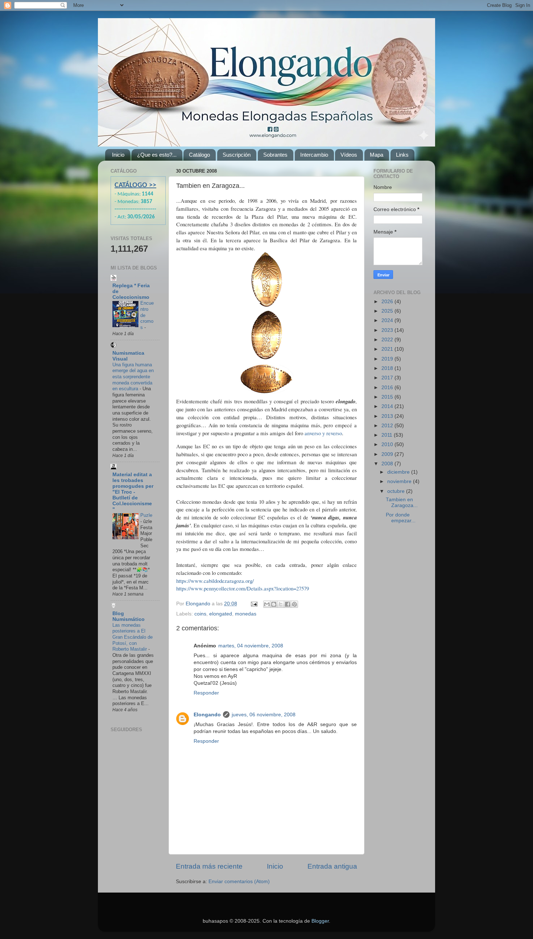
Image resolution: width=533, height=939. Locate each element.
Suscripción (237, 155)
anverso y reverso (323, 433)
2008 (387, 463)
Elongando (207, 714)
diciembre (399, 472)
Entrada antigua (332, 866)
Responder (206, 693)
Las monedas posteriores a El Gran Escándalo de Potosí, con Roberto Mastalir (132, 637)
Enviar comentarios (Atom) (239, 881)
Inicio (118, 155)
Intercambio (314, 155)
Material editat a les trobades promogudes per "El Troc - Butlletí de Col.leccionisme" (132, 492)
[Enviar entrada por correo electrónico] (253, 603)
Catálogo (199, 155)
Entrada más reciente (209, 866)
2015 (387, 397)
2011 (387, 435)
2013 (387, 416)
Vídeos (348, 155)
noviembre (400, 481)
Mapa (376, 155)
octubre (396, 491)
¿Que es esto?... (157, 155)
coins (200, 614)
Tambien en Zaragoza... (402, 502)
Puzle (146, 515)
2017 (387, 377)
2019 (387, 359)
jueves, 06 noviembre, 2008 (264, 714)
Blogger (320, 921)
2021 (387, 349)
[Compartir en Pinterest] (294, 604)
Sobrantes (275, 155)
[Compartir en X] (280, 604)
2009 (387, 454)
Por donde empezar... (401, 517)
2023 (387, 330)
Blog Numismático (128, 616)
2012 (387, 425)
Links (402, 155)
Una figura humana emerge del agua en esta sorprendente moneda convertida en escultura (133, 377)
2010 (387, 444)
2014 (387, 406)
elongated (220, 614)
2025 (387, 311)
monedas (245, 614)
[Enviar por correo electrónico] (266, 604)
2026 (387, 301)
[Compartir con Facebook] (287, 604)
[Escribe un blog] (273, 604)
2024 (387, 320)
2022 (387, 339)
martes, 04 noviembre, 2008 (250, 645)
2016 (387, 387)
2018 (387, 368)
